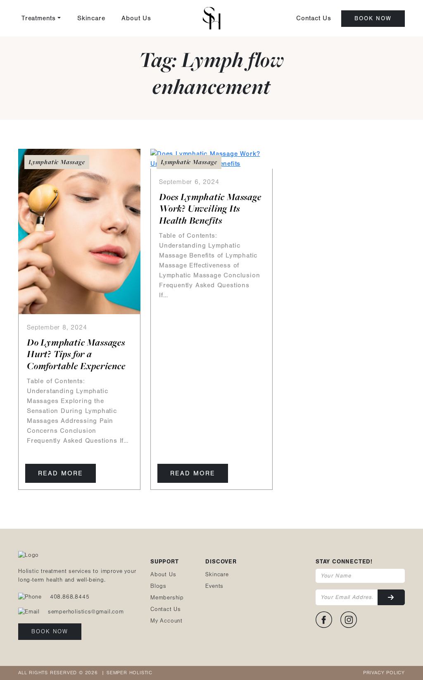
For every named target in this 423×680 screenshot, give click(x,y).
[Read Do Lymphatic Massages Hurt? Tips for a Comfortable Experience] (79, 230)
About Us (136, 18)
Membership (167, 597)
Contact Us (313, 18)
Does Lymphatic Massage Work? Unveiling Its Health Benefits (210, 209)
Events (214, 586)
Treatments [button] (38, 18)
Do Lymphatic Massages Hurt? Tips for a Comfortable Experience (76, 354)
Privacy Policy (384, 672)
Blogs (158, 586)
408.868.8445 (70, 597)
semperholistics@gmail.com (86, 611)
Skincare (91, 18)
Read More (60, 473)
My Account (166, 621)
